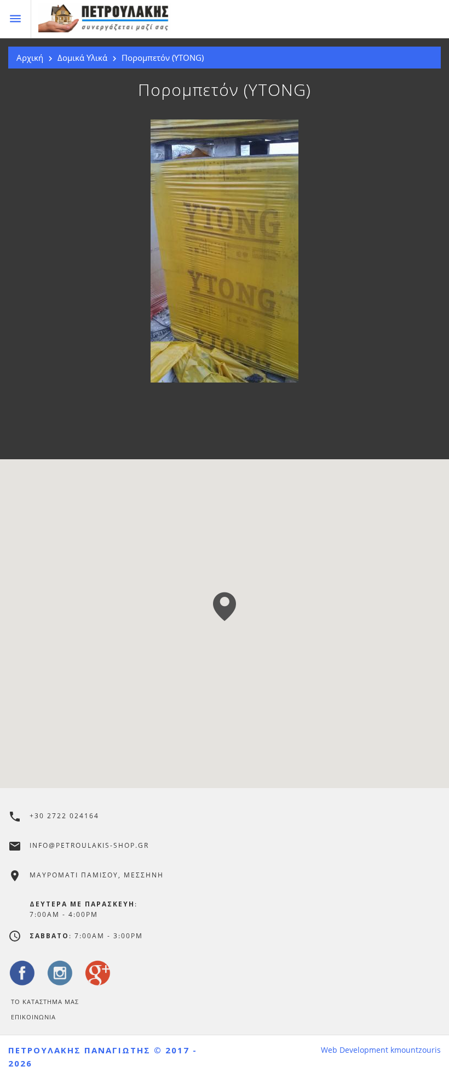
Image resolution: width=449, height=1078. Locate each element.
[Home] (243, 19)
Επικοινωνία (33, 1017)
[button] (224, 606)
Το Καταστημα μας (45, 1001)
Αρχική (29, 57)
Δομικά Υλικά (82, 57)
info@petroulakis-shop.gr (89, 845)
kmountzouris (415, 1050)
